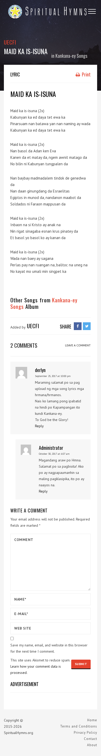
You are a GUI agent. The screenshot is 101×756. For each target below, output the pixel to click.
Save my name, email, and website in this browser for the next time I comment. (49, 648)
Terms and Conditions (78, 726)
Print (86, 74)
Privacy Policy (85, 732)
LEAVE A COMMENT (78, 345)
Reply (39, 426)
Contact (90, 739)
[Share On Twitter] (87, 326)
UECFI (10, 42)
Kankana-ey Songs (71, 55)
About (92, 745)
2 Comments (23, 345)
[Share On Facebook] (78, 326)
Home (92, 720)
